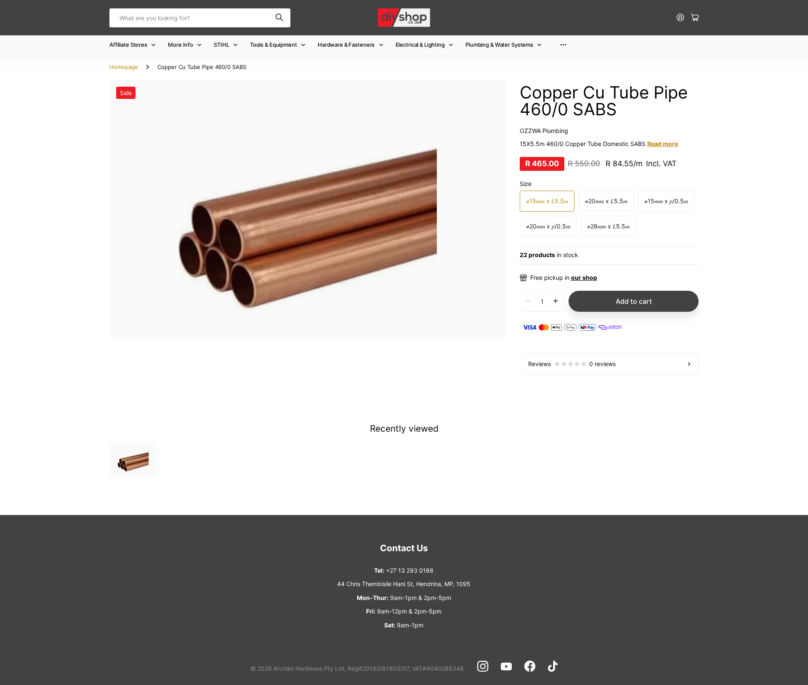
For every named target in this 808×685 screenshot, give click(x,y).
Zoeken (279, 17)
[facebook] (529, 666)
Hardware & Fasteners (346, 44)
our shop (584, 277)
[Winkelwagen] (695, 18)
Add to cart (634, 301)
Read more (662, 143)
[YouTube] (506, 666)
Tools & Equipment (273, 44)
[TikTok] (553, 666)
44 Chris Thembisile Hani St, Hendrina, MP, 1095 (403, 583)
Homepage (123, 67)
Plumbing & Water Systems (499, 44)
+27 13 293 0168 (409, 570)
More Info (180, 44)
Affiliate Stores (128, 44)
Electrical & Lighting (420, 44)
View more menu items (563, 44)
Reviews (572, 363)
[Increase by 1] (555, 301)
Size (526, 183)
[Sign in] (680, 18)
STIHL (221, 44)
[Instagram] (482, 666)
